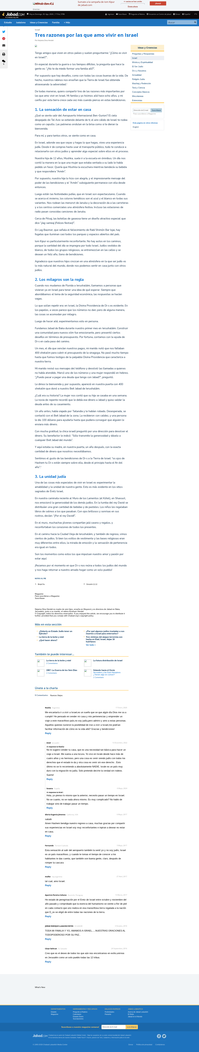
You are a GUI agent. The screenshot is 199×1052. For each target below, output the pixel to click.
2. (84, 584)
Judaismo (106, 1037)
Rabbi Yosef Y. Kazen (84, 1037)
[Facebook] (159, 1036)
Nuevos (53, 695)
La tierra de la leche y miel (51, 637)
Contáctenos (160, 1045)
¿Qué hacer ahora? (48, 640)
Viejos (60, 695)
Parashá (108, 1014)
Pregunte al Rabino (137, 14)
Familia (55, 22)
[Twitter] (164, 1036)
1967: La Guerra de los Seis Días (61, 670)
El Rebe (131, 1014)
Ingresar (110, 14)
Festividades (109, 1012)
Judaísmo (21, 22)
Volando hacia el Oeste (104, 670)
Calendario (77, 1014)
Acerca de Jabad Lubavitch (138, 1012)
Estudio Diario (78, 1017)
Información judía (117, 1037)
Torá (100, 1037)
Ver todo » (91, 645)
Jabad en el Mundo (135, 1017)
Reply (48, 733)
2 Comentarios (52, 663)
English (136, 127)
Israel (37, 29)
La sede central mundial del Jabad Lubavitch (116, 1035)
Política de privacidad (144, 1045)
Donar (177, 14)
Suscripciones (78, 1019)
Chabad (67, 1035)
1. (36, 584)
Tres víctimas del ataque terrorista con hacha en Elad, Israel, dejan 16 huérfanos (104, 639)
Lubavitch (73, 1035)
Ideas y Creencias (39, 22)
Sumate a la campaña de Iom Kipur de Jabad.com (96, 3)
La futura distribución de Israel (107, 660)
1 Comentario (51, 673)
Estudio (8, 22)
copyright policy (86, 616)
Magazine (54, 1014)
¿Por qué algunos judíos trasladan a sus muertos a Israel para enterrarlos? (105, 632)
